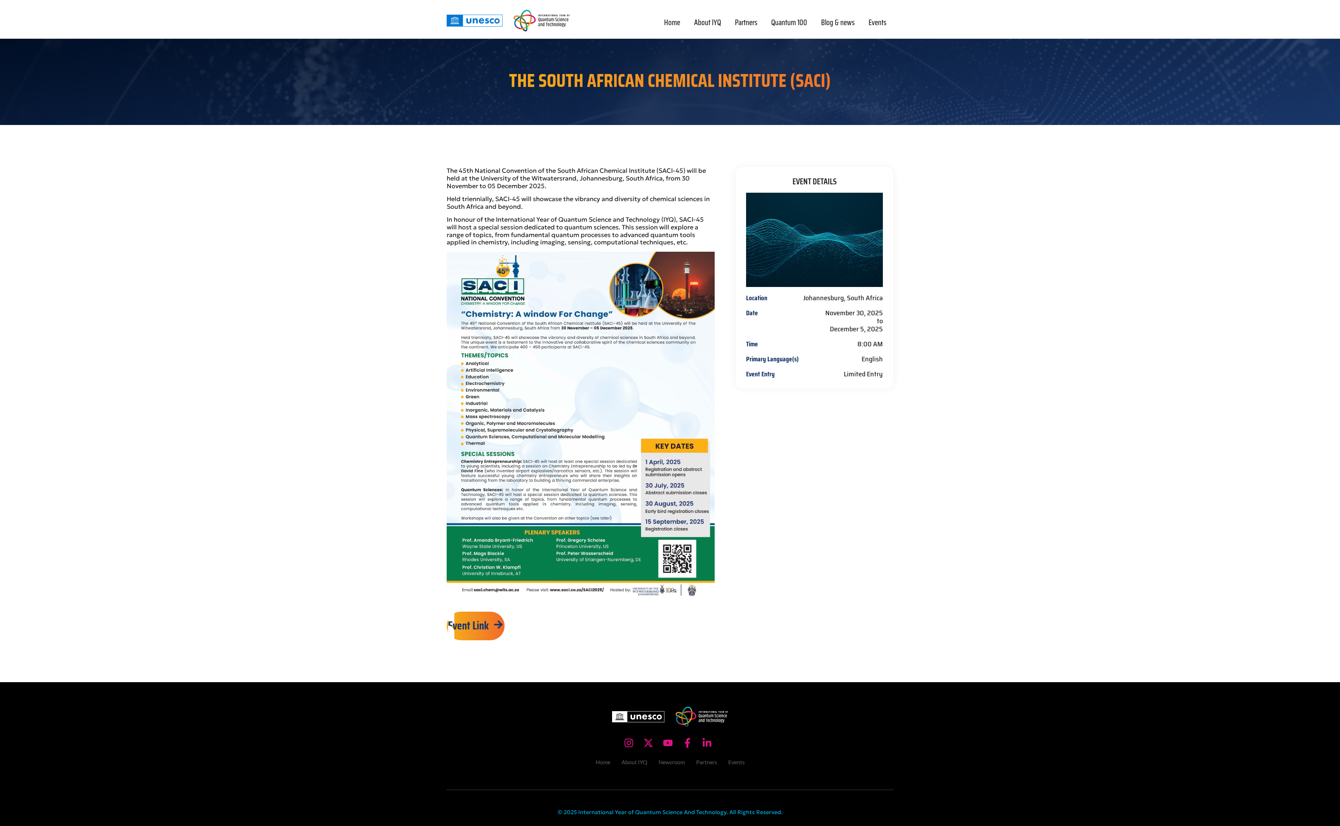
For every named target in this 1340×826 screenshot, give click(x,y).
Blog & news (838, 22)
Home (672, 22)
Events (877, 22)
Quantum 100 (789, 22)
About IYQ (707, 22)
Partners (746, 22)
